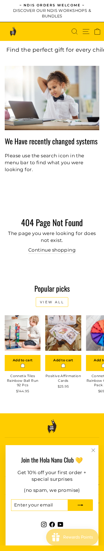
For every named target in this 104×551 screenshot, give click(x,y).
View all (52, 302)
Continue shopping (52, 250)
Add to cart (22, 360)
